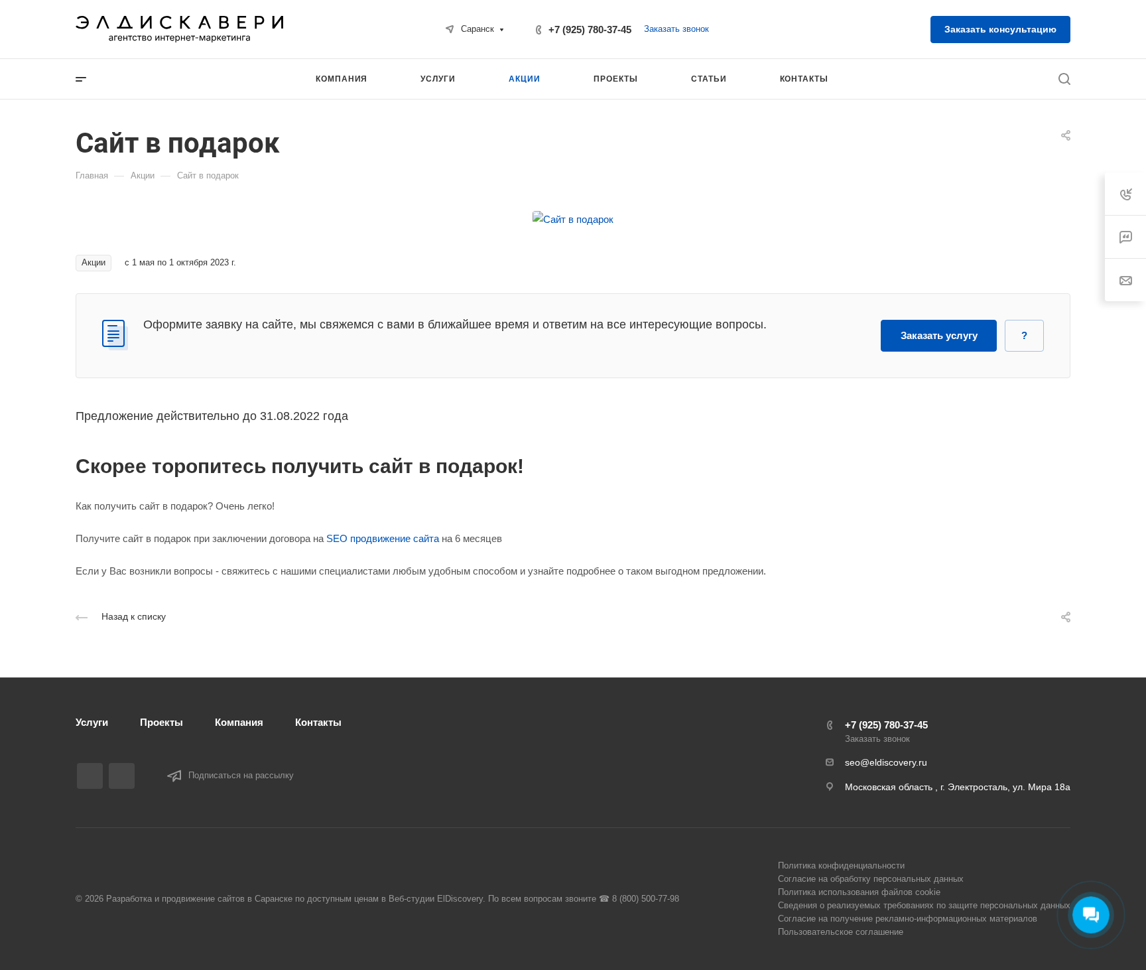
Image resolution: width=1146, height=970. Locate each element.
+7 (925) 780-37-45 (589, 29)
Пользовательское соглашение (840, 932)
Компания (239, 722)
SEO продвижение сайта (382, 538)
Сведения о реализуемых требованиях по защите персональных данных (924, 905)
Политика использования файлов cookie (859, 892)
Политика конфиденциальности (841, 865)
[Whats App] (122, 776)
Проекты (161, 722)
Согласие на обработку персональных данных (871, 879)
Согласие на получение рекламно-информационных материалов (907, 919)
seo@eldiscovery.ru (886, 762)
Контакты (318, 722)
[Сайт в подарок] (573, 218)
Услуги (92, 722)
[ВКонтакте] (90, 776)
